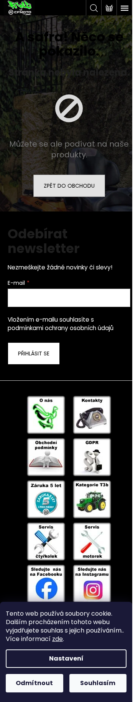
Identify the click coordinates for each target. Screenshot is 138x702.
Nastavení (66, 658)
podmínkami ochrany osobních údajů (60, 328)
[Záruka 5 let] (46, 499)
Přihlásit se (33, 353)
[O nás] (46, 414)
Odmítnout (34, 683)
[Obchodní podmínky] (46, 457)
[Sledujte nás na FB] (46, 583)
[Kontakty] (92, 414)
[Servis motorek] (92, 541)
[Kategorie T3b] (92, 499)
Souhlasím (97, 683)
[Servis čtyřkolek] (46, 541)
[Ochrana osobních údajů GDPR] (92, 457)
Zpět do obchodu (69, 186)
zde (57, 638)
